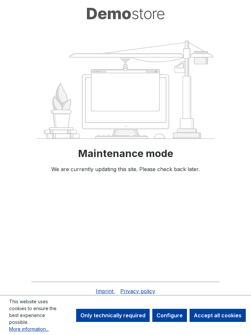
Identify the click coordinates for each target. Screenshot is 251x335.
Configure (170, 315)
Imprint (105, 291)
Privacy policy (137, 291)
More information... (29, 329)
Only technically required (112, 315)
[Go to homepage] (125, 13)
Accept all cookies (218, 315)
